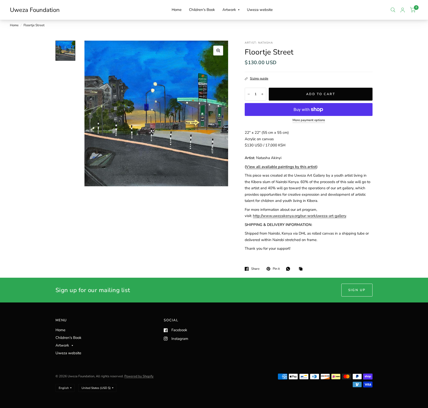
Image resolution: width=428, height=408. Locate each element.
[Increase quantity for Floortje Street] (262, 94)
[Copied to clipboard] (302, 269)
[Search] (393, 10)
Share (255, 269)
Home (177, 9)
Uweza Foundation (35, 10)
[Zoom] (218, 50)
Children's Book (202, 9)
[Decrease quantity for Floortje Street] (248, 94)
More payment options (309, 120)
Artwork (229, 9)
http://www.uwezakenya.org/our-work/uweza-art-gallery (299, 215)
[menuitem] (176, 10)
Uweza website (260, 9)
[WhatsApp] (289, 269)
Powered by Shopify (139, 376)
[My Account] (402, 10)
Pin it (276, 269)
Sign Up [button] (357, 290)
